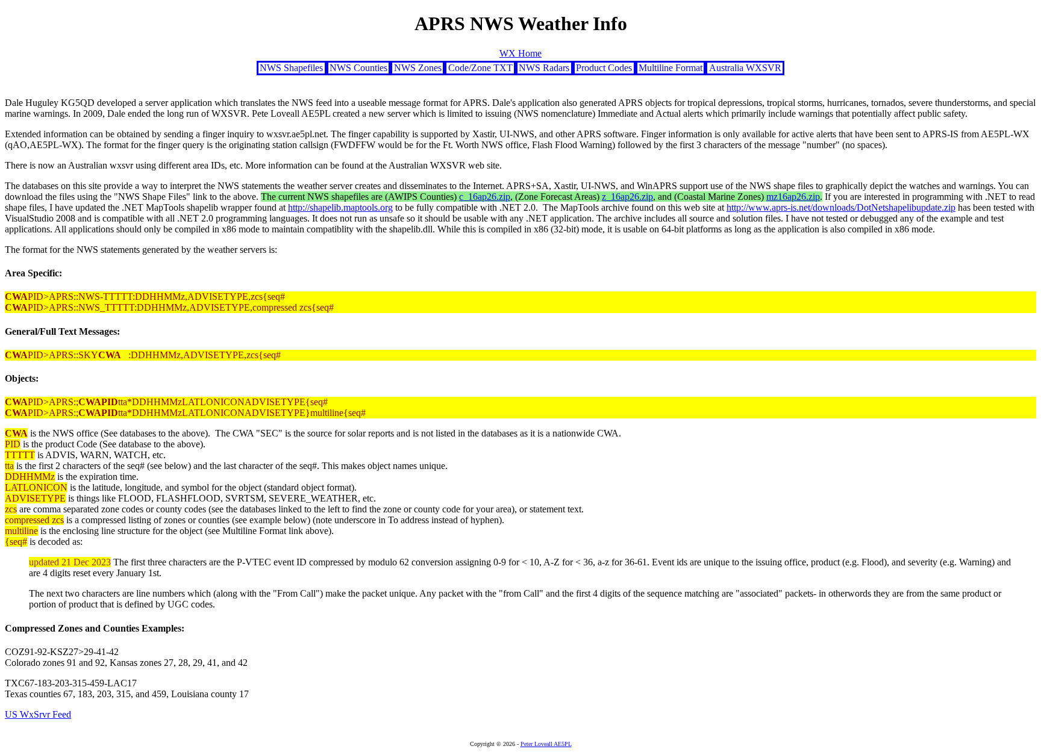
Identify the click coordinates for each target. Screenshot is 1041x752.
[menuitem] (292, 68)
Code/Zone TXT (480, 68)
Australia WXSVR (745, 68)
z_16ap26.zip (627, 196)
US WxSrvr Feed (38, 714)
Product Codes (604, 68)
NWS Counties (358, 68)
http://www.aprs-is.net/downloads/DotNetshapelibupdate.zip (841, 207)
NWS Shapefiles (291, 68)
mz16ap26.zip (793, 196)
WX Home (520, 53)
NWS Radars (544, 68)
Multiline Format (670, 68)
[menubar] (520, 68)
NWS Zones (418, 68)
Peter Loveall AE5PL (546, 744)
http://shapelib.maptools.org (340, 207)
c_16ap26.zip (484, 196)
